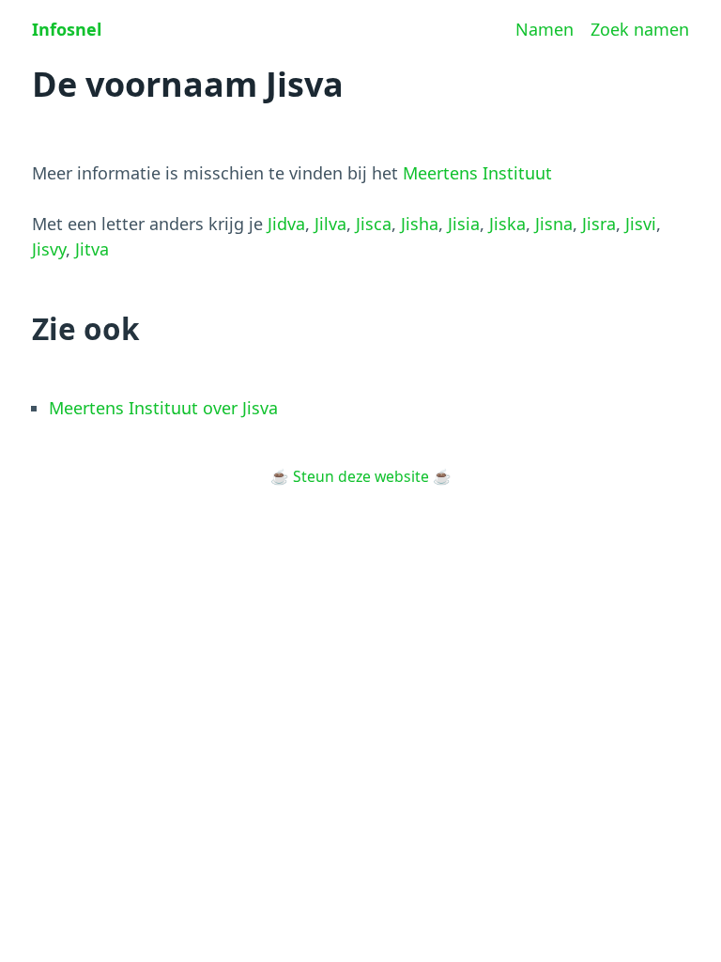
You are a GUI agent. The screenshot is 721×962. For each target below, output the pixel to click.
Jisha (419, 223)
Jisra (599, 223)
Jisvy (49, 249)
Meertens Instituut (477, 173)
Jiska (507, 223)
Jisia (464, 223)
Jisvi (640, 223)
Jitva (92, 249)
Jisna (554, 223)
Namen (544, 29)
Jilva (330, 223)
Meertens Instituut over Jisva (163, 407)
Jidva (286, 223)
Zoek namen (640, 29)
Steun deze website (361, 476)
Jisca (373, 223)
